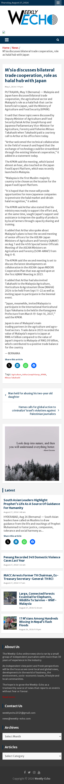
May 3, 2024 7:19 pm (14, 87)
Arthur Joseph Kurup (31, 374)
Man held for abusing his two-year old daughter (30, 395)
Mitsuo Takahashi (12, 378)
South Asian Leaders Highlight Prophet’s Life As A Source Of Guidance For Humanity (32, 504)
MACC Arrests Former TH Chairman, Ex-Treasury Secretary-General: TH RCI (31, 577)
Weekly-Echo (42, 778)
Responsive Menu (58, 3)
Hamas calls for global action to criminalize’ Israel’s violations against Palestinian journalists (34, 411)
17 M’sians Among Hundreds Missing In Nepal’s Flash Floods (38, 622)
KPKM (43, 374)
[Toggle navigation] (6, 40)
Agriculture (16, 374)
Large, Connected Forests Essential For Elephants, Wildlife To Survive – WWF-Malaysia (38, 599)
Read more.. (9, 697)
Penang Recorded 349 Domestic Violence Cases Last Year (32, 558)
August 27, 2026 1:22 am (14, 565)
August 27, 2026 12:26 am (30, 608)
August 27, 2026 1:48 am (15, 512)
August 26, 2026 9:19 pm (30, 629)
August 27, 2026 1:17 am (14, 583)
